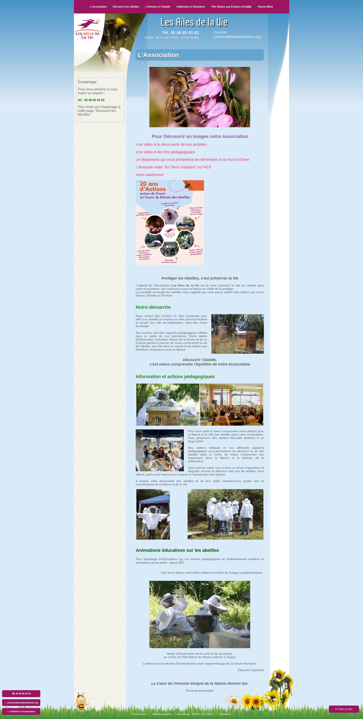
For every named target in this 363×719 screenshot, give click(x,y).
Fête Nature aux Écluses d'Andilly (231, 6)
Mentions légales (162, 714)
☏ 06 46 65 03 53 (21, 693)
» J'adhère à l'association (21, 711)
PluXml (196, 714)
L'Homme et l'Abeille (158, 6)
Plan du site (139, 714)
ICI (181, 562)
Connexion (224, 714)
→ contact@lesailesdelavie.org (21, 702)
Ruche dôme (265, 6)
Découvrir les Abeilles (126, 6)
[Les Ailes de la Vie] (89, 65)
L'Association (98, 6)
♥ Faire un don (343, 709)
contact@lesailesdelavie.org (236, 37)
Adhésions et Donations (190, 6)
